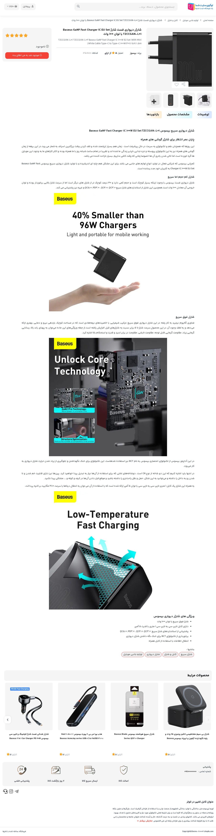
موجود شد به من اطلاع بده (26, 55)
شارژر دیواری (153, 654)
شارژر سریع (186, 654)
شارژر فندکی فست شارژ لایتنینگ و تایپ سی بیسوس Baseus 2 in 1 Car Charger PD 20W (29, 736)
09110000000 (190, 771)
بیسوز (133, 53)
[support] (5, 792)
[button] (208, 719)
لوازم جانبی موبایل (190, 20)
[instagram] (11, 792)
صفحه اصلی (208, 20)
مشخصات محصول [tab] (178, 114)
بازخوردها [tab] (153, 114)
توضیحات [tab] (203, 114)
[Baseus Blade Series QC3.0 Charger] (134, 706)
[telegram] (16, 792)
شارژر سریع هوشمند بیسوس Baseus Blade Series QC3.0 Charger (134, 736)
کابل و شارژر (173, 20)
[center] (78, 7)
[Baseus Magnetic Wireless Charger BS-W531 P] (187, 706)
